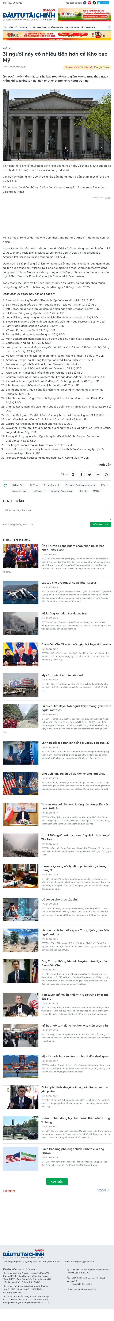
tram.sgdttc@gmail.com (82, 1261)
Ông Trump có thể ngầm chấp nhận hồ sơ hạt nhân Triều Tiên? (72, 548)
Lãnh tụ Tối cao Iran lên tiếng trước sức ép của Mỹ (75, 742)
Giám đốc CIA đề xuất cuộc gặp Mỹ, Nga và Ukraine (76, 644)
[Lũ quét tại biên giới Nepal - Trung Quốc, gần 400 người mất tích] (20, 940)
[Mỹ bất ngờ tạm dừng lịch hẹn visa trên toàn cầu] (20, 1035)
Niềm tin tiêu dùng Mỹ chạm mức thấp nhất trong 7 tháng (75, 1120)
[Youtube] (89, 3)
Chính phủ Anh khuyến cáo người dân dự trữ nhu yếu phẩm (74, 1089)
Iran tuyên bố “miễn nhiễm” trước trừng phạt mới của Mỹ (75, 996)
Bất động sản (88, 27)
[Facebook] (85, 3)
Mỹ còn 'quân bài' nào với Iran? (62, 675)
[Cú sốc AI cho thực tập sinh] (20, 909)
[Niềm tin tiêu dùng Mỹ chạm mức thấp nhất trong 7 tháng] (20, 1128)
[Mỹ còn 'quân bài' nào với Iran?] (20, 685)
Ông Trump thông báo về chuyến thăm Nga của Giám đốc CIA (74, 963)
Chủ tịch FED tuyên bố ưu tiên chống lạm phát (73, 773)
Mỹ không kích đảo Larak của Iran (64, 613)
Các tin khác (16, 540)
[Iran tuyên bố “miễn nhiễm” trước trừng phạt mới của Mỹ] (20, 1005)
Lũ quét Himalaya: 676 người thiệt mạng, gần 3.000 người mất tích (76, 708)
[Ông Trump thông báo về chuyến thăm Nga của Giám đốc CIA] (20, 971)
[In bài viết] (106, 474)
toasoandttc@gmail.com (85, 1289)
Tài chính (42, 27)
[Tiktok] (94, 3)
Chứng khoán (55, 27)
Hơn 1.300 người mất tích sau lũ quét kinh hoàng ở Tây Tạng (75, 837)
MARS (96, 491)
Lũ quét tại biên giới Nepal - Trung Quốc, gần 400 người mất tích (75, 932)
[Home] (5, 27)
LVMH (104, 485)
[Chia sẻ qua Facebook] (81, 474)
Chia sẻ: (64, 474)
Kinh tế (13, 27)
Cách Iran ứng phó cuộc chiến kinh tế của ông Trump (72, 1151)
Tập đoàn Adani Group (61, 491)
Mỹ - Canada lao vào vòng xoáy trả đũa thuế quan (75, 1056)
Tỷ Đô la (34, 485)
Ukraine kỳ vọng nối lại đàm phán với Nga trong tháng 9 (74, 868)
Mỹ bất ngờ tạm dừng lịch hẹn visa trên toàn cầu (74, 1025)
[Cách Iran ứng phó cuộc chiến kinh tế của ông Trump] (20, 1159)
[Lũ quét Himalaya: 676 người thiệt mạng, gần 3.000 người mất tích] (20, 716)
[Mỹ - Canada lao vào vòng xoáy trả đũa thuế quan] (20, 1066)
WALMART (39, 491)
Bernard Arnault (51, 485)
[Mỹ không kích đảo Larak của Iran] (20, 623)
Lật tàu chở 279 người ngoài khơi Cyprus (68, 582)
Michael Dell (17, 485)
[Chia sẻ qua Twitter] (89, 474)
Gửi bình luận (100, 524)
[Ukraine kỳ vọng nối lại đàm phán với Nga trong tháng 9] (20, 876)
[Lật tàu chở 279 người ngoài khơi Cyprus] (20, 592)
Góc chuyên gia (27, 27)
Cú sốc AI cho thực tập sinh (60, 899)
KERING (83, 491)
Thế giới (7, 48)
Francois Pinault (19, 491)
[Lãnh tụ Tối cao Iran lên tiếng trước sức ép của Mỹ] (20, 753)
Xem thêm (57, 1181)
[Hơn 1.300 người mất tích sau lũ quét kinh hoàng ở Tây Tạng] (20, 845)
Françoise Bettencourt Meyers (80, 485)
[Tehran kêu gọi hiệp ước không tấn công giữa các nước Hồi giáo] (20, 814)
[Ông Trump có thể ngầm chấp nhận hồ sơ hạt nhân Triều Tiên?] (20, 556)
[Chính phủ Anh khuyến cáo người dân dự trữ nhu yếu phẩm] (20, 1097)
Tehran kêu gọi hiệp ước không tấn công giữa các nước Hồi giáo (75, 806)
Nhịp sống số (72, 27)
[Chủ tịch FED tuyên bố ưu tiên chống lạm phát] (20, 783)
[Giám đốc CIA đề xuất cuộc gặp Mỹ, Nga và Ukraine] (20, 654)
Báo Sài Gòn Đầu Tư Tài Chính (29, 15)
